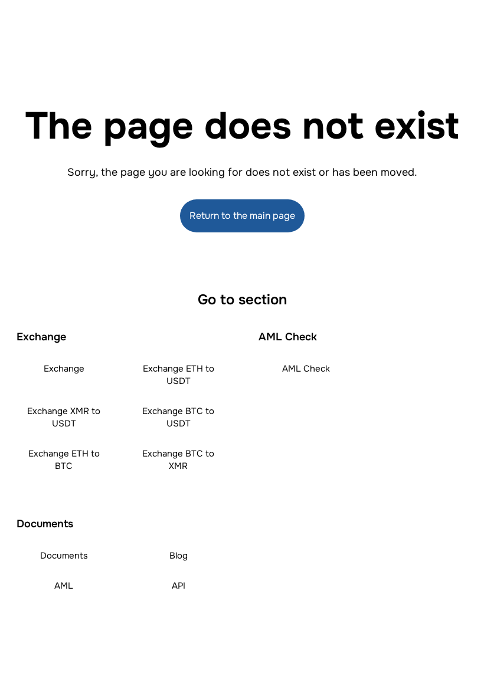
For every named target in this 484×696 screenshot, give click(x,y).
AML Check (306, 369)
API (178, 586)
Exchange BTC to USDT (178, 417)
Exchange (64, 369)
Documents (64, 556)
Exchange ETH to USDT (178, 375)
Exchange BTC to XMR (178, 460)
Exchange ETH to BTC (64, 460)
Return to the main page (242, 215)
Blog (178, 556)
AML (63, 586)
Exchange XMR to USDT (63, 417)
